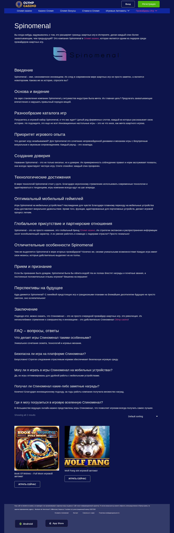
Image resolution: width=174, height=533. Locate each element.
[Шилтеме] (27, 4)
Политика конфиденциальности (109, 513)
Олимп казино (91, 38)
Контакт (75, 513)
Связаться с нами (88, 513)
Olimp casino (121, 319)
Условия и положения (62, 513)
